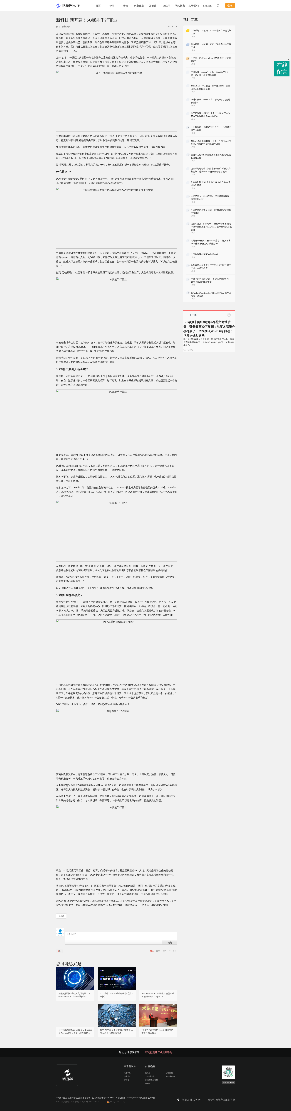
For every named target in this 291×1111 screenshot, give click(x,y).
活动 (125, 5)
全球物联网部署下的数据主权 (204, 254)
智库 (111, 5)
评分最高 (172, 951)
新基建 (61, 916)
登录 (230, 5)
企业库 (166, 5)
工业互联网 (65, 615)
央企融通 (170, 1073)
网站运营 (180, 5)
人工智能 (157, 357)
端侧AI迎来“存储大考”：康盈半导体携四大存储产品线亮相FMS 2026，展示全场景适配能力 (211, 227)
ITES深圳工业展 (151, 1080)
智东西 (148, 1073)
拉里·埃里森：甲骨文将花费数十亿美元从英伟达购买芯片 (116, 1031)
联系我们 (127, 1076)
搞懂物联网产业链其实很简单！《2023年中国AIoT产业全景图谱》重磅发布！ (75, 995)
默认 (152, 951)
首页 (98, 5)
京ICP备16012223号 (117, 1102)
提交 (170, 942)
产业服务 (139, 5)
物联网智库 (71, 5)
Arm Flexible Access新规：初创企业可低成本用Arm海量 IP (158, 995)
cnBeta (147, 1084)
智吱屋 (126, 1080)
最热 (164, 951)
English (207, 5)
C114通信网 (149, 1076)
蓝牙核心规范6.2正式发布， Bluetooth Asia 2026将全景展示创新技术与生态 (75, 1032)
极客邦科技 (170, 1076)
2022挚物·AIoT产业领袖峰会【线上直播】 (116, 995)
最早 (158, 951)
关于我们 (194, 5)
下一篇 (193, 315)
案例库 (153, 5)
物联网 (125, 261)
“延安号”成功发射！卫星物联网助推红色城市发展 (157, 1031)
